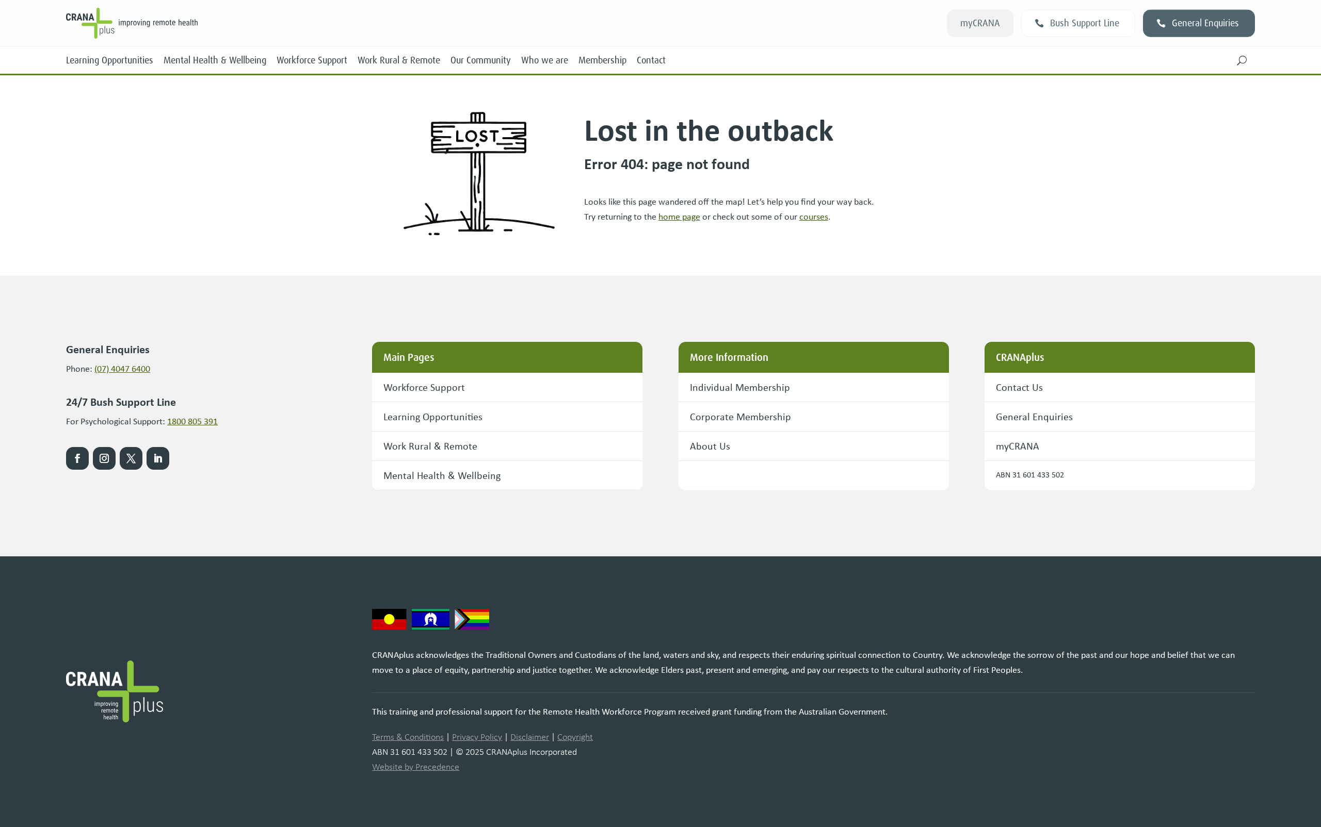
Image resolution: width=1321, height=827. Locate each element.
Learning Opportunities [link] (109, 60)
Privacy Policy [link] (477, 736)
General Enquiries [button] (1205, 23)
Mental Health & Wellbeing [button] (442, 475)
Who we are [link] (544, 60)
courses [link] (813, 216)
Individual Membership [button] (740, 387)
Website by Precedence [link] (415, 766)
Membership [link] (602, 60)
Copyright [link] (575, 736)
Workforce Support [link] (312, 60)
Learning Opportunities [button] (432, 416)
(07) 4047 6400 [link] (122, 368)
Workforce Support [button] (424, 387)
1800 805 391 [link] (192, 421)
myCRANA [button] (980, 23)
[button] (1242, 60)
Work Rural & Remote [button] (430, 446)
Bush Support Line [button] (1084, 23)
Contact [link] (651, 60)
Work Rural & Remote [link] (399, 60)
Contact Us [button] (1019, 387)
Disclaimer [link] (529, 736)
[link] (679, 216)
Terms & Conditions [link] (408, 736)
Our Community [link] (480, 60)
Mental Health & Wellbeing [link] (215, 60)
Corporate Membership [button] (740, 416)
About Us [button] (710, 446)
